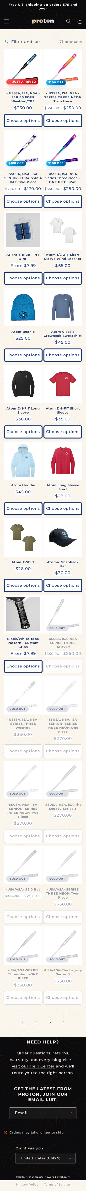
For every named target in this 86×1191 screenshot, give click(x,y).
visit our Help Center (33, 1066)
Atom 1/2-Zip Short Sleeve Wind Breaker (63, 257)
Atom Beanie (23, 331)
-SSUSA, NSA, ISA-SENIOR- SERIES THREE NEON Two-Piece (23, 811)
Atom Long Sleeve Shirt (63, 487)
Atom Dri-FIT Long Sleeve (23, 410)
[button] (6, 21)
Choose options (23, 120)
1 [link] (23, 1022)
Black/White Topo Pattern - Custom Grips (23, 643)
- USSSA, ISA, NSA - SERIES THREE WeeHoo (23, 723)
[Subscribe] (70, 1113)
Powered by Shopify (57, 1177)
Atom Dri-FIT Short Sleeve (63, 410)
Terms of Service (57, 1184)
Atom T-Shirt (23, 562)
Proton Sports (35, 1177)
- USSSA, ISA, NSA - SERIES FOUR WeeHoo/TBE (23, 97)
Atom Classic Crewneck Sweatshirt (63, 334)
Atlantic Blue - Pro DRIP (23, 257)
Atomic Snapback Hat (63, 564)
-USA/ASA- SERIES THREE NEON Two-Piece (63, 893)
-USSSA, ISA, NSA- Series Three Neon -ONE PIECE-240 (63, 178)
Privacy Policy (27, 1184)
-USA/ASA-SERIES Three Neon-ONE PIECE (23, 974)
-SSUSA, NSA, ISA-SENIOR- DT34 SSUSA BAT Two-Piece (23, 178)
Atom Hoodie (23, 485)
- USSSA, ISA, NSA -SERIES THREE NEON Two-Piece (62, 97)
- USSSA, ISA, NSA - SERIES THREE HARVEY (63, 643)
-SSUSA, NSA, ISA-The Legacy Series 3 (63, 806)
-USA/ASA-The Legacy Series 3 (63, 972)
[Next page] (63, 1022)
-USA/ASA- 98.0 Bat (23, 889)
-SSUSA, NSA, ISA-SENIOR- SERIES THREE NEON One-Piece (63, 726)
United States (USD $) (41, 1158)
